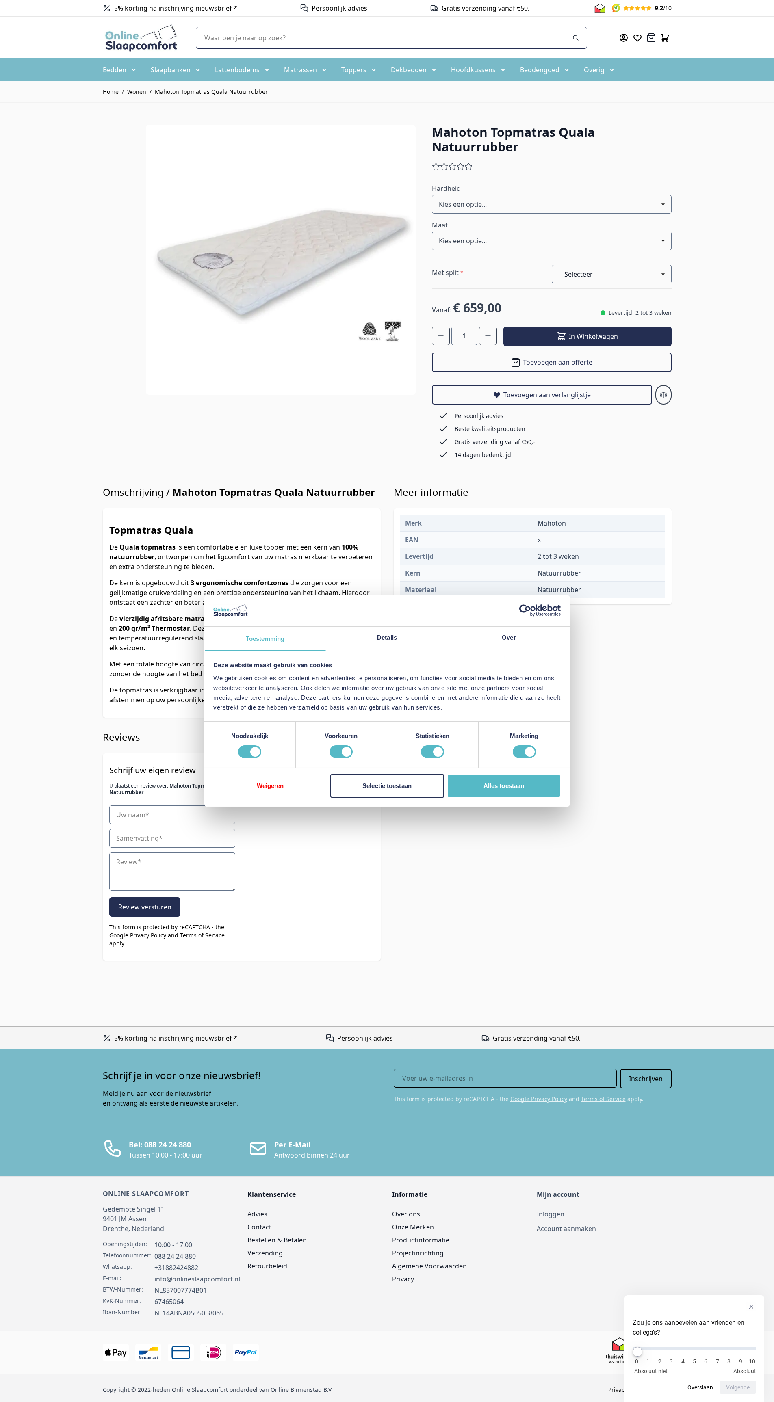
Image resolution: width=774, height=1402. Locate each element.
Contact (259, 1226)
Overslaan (700, 1387)
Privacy (403, 1278)
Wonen (136, 91)
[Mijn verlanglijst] (637, 37)
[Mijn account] (623, 37)
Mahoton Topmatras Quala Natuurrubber (211, 91)
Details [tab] (387, 637)
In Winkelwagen (593, 336)
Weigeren (270, 785)
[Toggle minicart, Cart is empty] (665, 37)
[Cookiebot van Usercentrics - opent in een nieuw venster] (525, 610)
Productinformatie (420, 1239)
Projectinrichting (418, 1252)
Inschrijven (646, 1078)
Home (111, 91)
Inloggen (550, 1213)
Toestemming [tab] (265, 638)
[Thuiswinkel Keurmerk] (599, 8)
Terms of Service (202, 935)
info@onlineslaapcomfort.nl (197, 1278)
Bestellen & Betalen (277, 1239)
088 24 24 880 (175, 1256)
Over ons (406, 1213)
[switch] (341, 751)
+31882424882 (176, 1267)
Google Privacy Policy (137, 935)
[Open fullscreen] (281, 260)
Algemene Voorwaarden (429, 1265)
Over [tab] (509, 637)
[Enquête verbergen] (751, 1306)
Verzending (265, 1252)
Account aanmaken (566, 1228)
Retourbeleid (267, 1265)
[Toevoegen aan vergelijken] (663, 395)
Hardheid (446, 188)
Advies (257, 1213)
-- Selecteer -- (578, 274)
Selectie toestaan (387, 785)
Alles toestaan (503, 785)
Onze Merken (413, 1226)
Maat (440, 225)
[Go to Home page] (141, 37)
